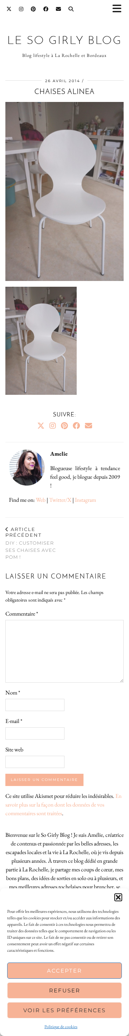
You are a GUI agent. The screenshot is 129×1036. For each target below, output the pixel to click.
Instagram (85, 500)
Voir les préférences (64, 1010)
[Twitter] (9, 9)
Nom (12, 692)
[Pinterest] (33, 9)
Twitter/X (60, 500)
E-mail (13, 721)
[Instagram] (21, 9)
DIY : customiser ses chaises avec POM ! (30, 543)
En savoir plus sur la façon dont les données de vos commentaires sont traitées (63, 804)
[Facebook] (46, 9)
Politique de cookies (60, 1027)
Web (41, 500)
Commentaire (21, 613)
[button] (119, 9)
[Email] (58, 9)
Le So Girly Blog (64, 41)
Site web (14, 749)
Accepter (64, 970)
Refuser (64, 990)
